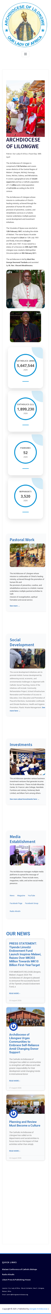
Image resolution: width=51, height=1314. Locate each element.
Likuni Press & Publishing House (16, 1279)
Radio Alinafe (15, 911)
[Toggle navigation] (25, 54)
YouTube (31, 895)
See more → (15, 606)
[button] (9, 108)
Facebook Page (16, 903)
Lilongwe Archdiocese (38, 1309)
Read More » (14, 993)
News (12, 895)
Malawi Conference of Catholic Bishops (19, 1269)
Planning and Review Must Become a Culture (24, 1123)
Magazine (21, 895)
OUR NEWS (18, 933)
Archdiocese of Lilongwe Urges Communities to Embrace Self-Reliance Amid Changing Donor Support (24, 1043)
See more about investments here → (24, 799)
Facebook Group (31, 903)
